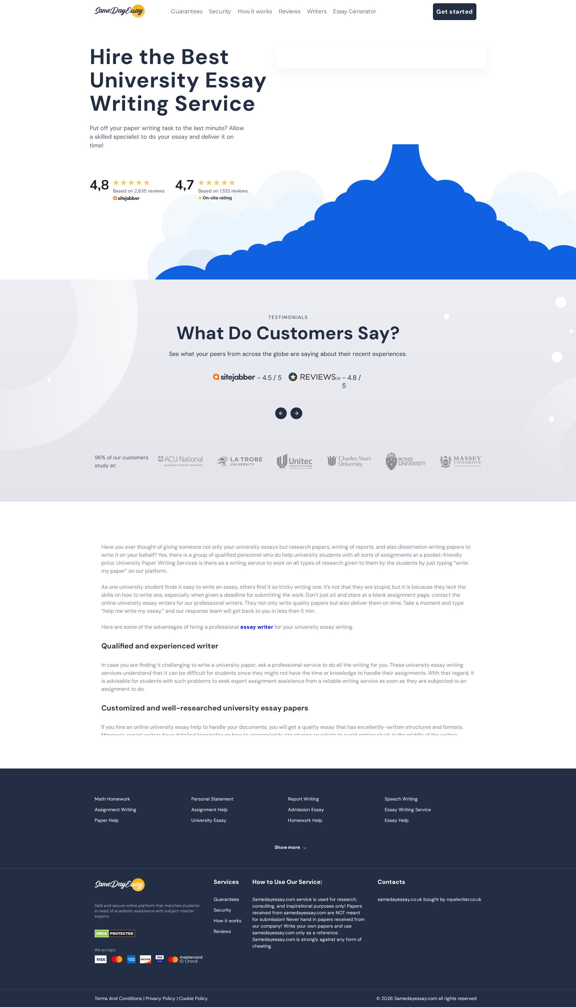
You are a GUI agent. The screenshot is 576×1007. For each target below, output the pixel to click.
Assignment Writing (115, 810)
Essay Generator (354, 11)
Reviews (289, 11)
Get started (454, 12)
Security (220, 11)
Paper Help (107, 820)
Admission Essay (306, 810)
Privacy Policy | (162, 998)
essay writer (256, 626)
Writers (316, 11)
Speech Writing (401, 799)
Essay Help (397, 820)
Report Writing (303, 799)
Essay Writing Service (408, 810)
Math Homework (112, 799)
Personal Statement (212, 799)
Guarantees (186, 11)
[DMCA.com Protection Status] (120, 934)
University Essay (208, 820)
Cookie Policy (193, 998)
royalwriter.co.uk (464, 899)
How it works (255, 11)
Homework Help (305, 820)
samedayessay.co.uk (400, 899)
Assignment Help (209, 810)
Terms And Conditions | (120, 998)
